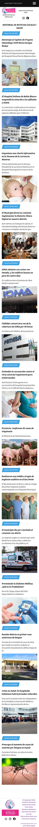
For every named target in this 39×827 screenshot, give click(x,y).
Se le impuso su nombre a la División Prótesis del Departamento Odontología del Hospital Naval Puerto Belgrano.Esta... (19, 53)
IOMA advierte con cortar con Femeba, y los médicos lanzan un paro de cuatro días (17, 272)
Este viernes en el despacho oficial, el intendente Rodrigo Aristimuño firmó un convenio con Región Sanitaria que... (18, 227)
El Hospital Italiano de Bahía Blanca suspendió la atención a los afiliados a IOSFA (19, 99)
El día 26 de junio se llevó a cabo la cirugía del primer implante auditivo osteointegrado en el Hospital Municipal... (19, 487)
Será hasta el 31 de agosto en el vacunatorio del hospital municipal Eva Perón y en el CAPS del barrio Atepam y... (18, 385)
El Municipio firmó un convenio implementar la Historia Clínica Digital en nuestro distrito (17, 216)
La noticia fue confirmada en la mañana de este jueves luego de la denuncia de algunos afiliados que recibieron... (19, 110)
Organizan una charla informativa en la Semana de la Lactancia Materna (18, 156)
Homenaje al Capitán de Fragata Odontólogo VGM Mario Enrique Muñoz (17, 43)
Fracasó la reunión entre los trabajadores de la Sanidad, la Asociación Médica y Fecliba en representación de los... (19, 701)
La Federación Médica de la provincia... (18, 331)
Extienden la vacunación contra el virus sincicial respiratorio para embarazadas (18, 374)
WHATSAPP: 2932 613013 (13, 3)
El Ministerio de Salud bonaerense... (17, 436)
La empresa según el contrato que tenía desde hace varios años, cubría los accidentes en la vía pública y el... (18, 541)
